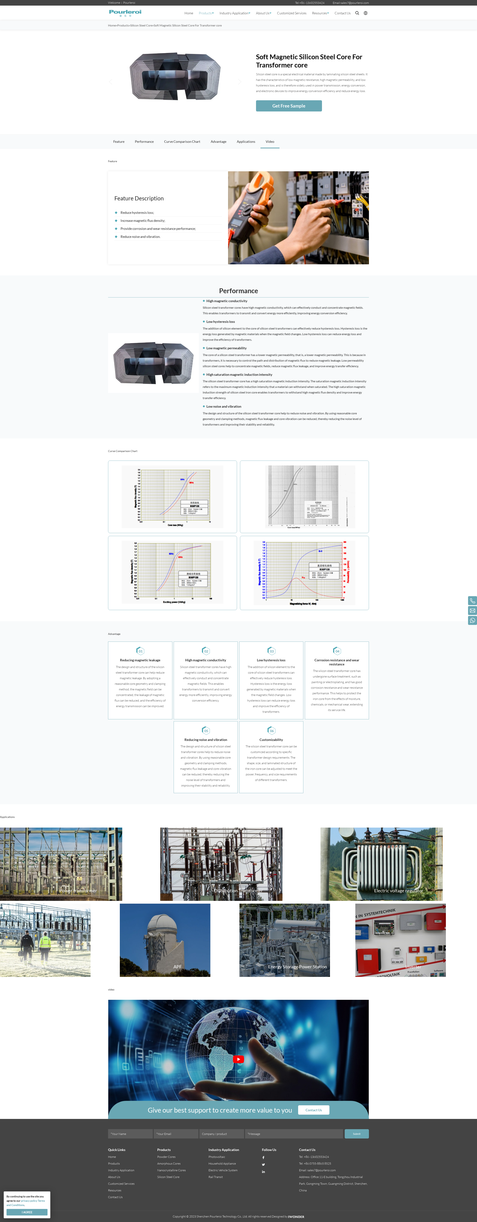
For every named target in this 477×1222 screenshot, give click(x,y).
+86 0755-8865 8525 (317, 1163)
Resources (319, 13)
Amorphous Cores (169, 1163)
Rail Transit (216, 1177)
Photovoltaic (217, 1157)
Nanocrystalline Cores (171, 1170)
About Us (262, 13)
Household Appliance (222, 1163)
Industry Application (233, 13)
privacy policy (29, 1200)
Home (188, 13)
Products (205, 13)
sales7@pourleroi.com (355, 3)
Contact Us (343, 13)
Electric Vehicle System (223, 1170)
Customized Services (292, 13)
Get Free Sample (288, 105)
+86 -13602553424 (311, 3)
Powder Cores (166, 1157)
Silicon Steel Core (168, 1177)
